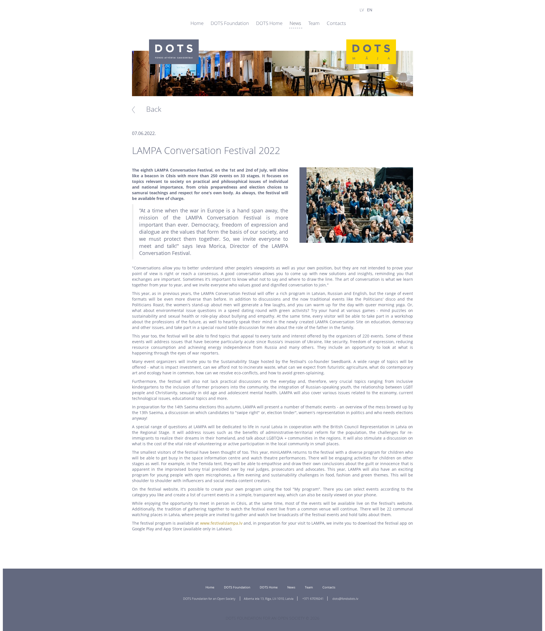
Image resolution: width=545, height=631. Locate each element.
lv (362, 9)
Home (197, 23)
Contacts (336, 23)
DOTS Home (269, 23)
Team (314, 23)
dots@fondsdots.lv (345, 598)
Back (153, 109)
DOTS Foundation (230, 23)
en (369, 9)
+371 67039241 (313, 598)
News (295, 23)
